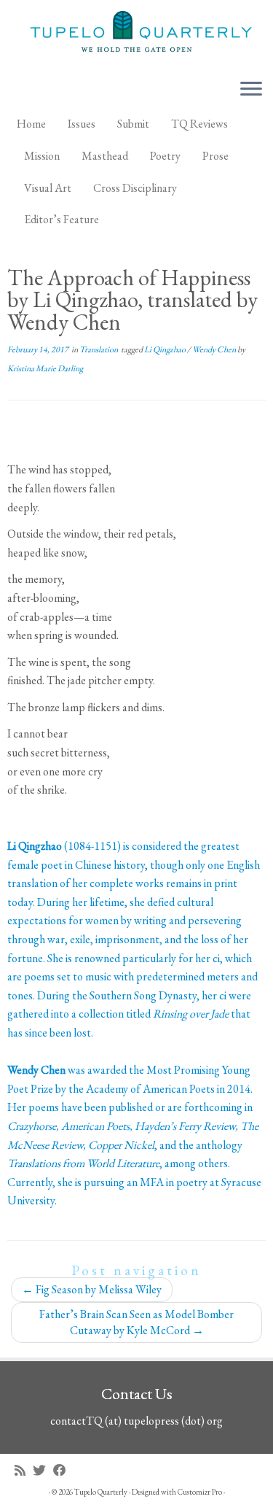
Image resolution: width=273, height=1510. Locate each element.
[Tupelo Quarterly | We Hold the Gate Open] (136, 33)
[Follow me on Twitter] (43, 1470)
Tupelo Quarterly (100, 1492)
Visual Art (47, 187)
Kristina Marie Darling (45, 368)
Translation (99, 349)
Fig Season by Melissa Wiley (92, 1289)
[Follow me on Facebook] (63, 1470)
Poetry (165, 155)
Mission (42, 155)
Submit (133, 123)
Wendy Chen (214, 349)
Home (31, 123)
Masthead (105, 155)
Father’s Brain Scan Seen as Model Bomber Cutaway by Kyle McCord (136, 1322)
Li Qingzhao (165, 349)
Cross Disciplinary (135, 187)
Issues (81, 123)
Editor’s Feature (61, 219)
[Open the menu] (251, 90)
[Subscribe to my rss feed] (24, 1470)
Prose (215, 155)
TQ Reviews (199, 123)
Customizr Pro (200, 1492)
